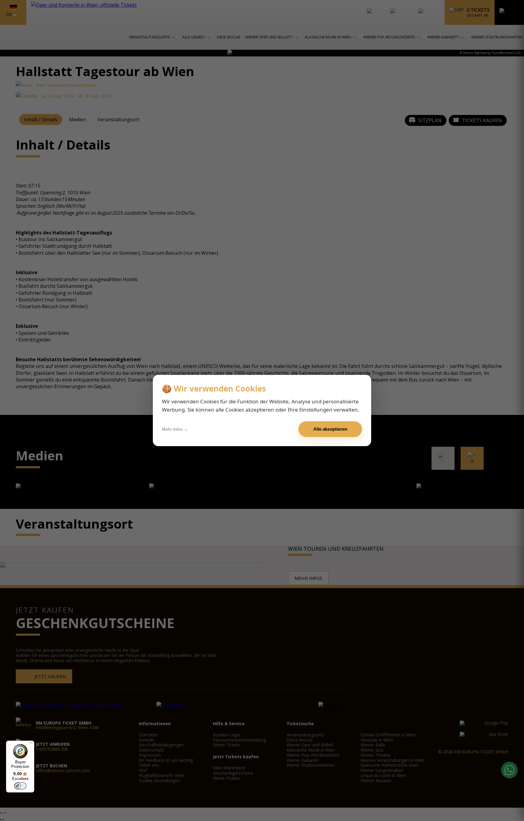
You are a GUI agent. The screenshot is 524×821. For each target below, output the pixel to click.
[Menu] (30, 744)
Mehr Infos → (175, 429)
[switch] (20, 785)
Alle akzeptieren (330, 429)
